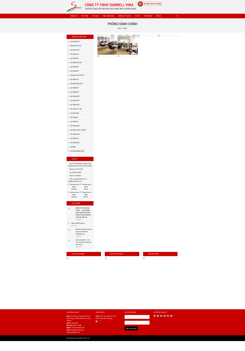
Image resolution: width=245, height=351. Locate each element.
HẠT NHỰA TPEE (74, 105)
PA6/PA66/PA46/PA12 (76, 84)
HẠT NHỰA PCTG (75, 50)
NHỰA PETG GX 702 (75, 46)
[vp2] (107, 65)
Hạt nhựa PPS (74, 67)
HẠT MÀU (73, 147)
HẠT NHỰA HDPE (75, 126)
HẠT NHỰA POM (74, 143)
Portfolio (125, 28)
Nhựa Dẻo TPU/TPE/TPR (77, 75)
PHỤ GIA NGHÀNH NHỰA (77, 151)
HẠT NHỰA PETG (75, 41)
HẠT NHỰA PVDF (75, 96)
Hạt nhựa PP (74, 117)
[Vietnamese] (177, 2)
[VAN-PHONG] (128, 65)
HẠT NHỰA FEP (74, 88)
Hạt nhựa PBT (74, 71)
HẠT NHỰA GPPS (75, 134)
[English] (175, 2)
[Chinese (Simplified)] (172, 2)
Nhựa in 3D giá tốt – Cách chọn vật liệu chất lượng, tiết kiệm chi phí (83, 242)
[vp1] (168, 45)
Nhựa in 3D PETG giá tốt (78, 223)
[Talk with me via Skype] (74, 187)
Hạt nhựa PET (74, 58)
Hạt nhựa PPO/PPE (76, 62)
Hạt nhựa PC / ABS (76, 109)
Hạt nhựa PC (74, 121)
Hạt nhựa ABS (74, 113)
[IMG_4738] (107, 45)
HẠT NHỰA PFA (74, 92)
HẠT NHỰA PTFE (74, 100)
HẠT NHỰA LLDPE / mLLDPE (78, 130)
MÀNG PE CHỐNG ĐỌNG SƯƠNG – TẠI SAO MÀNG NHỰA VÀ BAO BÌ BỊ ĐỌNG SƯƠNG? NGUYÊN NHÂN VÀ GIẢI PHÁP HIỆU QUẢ (83, 212)
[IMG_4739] (128, 45)
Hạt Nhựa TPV (74, 79)
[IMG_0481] (148, 45)
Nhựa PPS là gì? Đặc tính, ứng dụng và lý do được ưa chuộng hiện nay (84, 231)
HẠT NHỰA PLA (74, 54)
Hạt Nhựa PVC (74, 138)
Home (119, 28)
